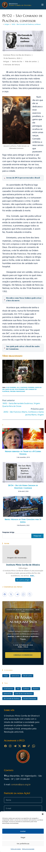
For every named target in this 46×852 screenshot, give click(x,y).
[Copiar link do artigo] (29, 594)
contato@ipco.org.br (21, 784)
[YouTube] (24, 746)
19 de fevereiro (11, 387)
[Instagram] (10, 746)
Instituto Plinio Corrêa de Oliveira (17, 55)
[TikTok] (28, 746)
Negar (23, 837)
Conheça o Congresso (23, 655)
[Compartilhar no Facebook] (4, 594)
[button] (43, 814)
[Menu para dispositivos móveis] (42, 4)
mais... (32, 576)
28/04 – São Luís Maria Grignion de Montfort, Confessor (23, 486)
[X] (19, 746)
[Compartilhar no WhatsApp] (23, 594)
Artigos (6, 61)
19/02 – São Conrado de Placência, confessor (26, 24)
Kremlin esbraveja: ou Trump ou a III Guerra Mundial (23, 452)
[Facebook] (5, 746)
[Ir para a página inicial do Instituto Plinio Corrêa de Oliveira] (23, 756)
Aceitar (23, 831)
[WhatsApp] (33, 746)
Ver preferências (23, 843)
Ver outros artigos (23, 580)
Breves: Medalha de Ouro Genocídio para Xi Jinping (23, 520)
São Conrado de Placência (12, 698)
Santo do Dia (17, 61)
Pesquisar (37, 536)
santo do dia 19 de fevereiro (15, 389)
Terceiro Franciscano (17, 391)
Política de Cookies (16, 849)
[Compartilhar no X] (11, 594)
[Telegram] (14, 746)
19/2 (18, 387)
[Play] (23, 371)
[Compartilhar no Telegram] (17, 594)
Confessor (23, 387)
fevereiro (31, 387)
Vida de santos (31, 61)
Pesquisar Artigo (8, 532)
